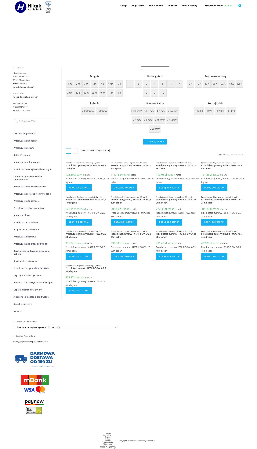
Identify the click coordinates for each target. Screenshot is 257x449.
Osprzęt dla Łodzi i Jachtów (27, 275)
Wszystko (239, 154)
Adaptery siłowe (22, 215)
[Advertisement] (128, 37)
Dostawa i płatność (108, 446)
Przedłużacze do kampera (27, 200)
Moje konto (107, 444)
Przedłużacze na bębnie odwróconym (32, 169)
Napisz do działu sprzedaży (25, 96)
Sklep (107, 439)
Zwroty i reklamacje (108, 447)
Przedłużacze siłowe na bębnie (29, 208)
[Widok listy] (75, 151)
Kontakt (108, 433)
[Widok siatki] (68, 151)
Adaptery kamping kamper (27, 162)
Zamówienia (108, 442)
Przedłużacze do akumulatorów (30, 186)
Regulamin (107, 435)
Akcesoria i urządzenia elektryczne (31, 296)
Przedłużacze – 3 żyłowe (26, 222)
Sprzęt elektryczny (23, 304)
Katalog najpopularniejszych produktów (30, 341)
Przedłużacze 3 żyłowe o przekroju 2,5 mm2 (83, 162)
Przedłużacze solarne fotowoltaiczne (32, 193)
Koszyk (108, 440)
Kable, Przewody (22, 155)
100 (227, 154)
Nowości (18, 311)
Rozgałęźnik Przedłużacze (26, 229)
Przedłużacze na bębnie (25, 140)
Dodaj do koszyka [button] (79, 188)
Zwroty (108, 437)
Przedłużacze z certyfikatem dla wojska (33, 282)
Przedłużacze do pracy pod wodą (30, 243)
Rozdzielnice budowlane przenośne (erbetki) (31, 252)
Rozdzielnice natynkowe (26, 261)
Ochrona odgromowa (24, 133)
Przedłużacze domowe (25, 236)
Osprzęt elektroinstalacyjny (28, 289)
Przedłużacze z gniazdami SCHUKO (31, 268)
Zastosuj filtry (155, 141)
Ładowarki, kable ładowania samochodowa (28, 178)
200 (232, 154)
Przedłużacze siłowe (24, 147)
